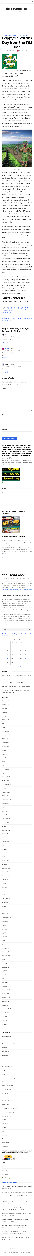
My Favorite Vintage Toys (9, 1078)
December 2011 (6, 906)
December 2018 (6, 750)
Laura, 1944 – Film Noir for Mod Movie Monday (8, 320)
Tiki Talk (26, 35)
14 (3, 655)
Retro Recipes (5, 1104)
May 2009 (4, 1024)
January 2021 (5, 716)
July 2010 (4, 971)
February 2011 (6, 944)
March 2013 (5, 857)
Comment (5, 388)
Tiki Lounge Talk (17, 9)
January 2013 (5, 860)
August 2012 (5, 879)
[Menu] (1, 1)
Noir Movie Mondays (7, 1085)
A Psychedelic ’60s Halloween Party (11, 679)
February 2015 (6, 792)
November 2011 (6, 910)
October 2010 (5, 959)
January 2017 (5, 769)
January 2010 (5, 994)
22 (7, 659)
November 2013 (6, 830)
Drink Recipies (5, 1051)
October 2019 (5, 739)
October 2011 (5, 914)
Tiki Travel (4, 1135)
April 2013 (4, 853)
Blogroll (4, 1040)
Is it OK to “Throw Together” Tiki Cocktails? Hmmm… (16, 686)
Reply (4, 342)
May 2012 (4, 891)
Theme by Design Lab (24, 1252)
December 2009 (6, 997)
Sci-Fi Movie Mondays (8, 1112)
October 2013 (5, 834)
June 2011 (4, 929)
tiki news (4, 1127)
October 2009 (5, 1005)
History (13, 309)
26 (25, 659)
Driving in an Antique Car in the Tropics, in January (15, 1237)
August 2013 (5, 841)
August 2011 (5, 921)
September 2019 (6, 742)
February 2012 (6, 898)
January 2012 (5, 902)
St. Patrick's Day (21, 309)
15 (7, 655)
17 (16, 655)
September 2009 (6, 1009)
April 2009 (4, 1028)
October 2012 (5, 872)
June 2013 (4, 845)
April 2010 (4, 982)
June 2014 (4, 807)
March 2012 (5, 895)
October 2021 (5, 704)
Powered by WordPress (10, 1252)
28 (3, 663)
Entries (5, 1170)
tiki (12, 311)
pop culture (5, 1093)
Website (4, 430)
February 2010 (6, 990)
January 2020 (5, 731)
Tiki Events (5, 1124)
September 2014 (6, 800)
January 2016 (5, 781)
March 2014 (5, 815)
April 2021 (4, 708)
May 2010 (4, 978)
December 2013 (6, 826)
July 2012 (4, 883)
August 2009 (5, 1013)
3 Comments (9, 312)
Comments (6, 1174)
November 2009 (6, 1001)
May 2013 (4, 849)
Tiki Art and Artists (7, 1120)
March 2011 (5, 940)
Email (4, 422)
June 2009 (4, 1020)
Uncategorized (5, 1143)
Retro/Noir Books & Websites (10, 1108)
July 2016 (4, 773)
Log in (3, 1166)
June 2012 (4, 887)
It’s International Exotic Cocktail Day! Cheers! (14, 683)
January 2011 (5, 948)
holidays (8, 35)
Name (4, 414)
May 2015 (4, 788)
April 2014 (4, 811)
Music (3, 1074)
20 (29, 655)
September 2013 (6, 838)
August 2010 (5, 967)
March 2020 (5, 727)
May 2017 (4, 765)
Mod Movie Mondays (7, 1066)
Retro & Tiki (5, 1097)
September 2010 (6, 963)
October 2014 (5, 796)
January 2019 (5, 746)
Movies (4, 1070)
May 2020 (4, 723)
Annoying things (6, 1036)
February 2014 (6, 819)
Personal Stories (6, 1089)
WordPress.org (6, 1178)
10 (16, 651)
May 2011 (4, 933)
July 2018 (4, 754)
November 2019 (6, 735)
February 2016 (6, 777)
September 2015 (6, 784)
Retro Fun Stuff (17, 35)
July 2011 (4, 925)
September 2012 (6, 876)
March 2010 (5, 986)
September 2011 (6, 917)
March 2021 (5, 712)
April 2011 (4, 937)
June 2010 (4, 975)
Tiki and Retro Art (6, 1116)
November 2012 (6, 868)
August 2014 (5, 803)
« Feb (4, 667)
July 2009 (4, 1016)
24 (16, 659)
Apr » (21, 667)
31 (16, 663)
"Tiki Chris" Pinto (24, 51)
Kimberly (8, 335)
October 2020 (5, 720)
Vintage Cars (5, 1146)
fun (9, 309)
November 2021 (6, 701)
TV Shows (4, 1139)
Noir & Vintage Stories (8, 1082)
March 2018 (5, 762)
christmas (4, 1047)
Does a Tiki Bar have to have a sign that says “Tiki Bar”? (17, 675)
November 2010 (6, 956)
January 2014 (5, 822)
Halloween (5, 1055)
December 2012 (6, 864)
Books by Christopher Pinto (9, 1044)
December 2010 (6, 952)
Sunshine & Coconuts (24, 318)
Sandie (7, 349)
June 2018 (4, 758)
